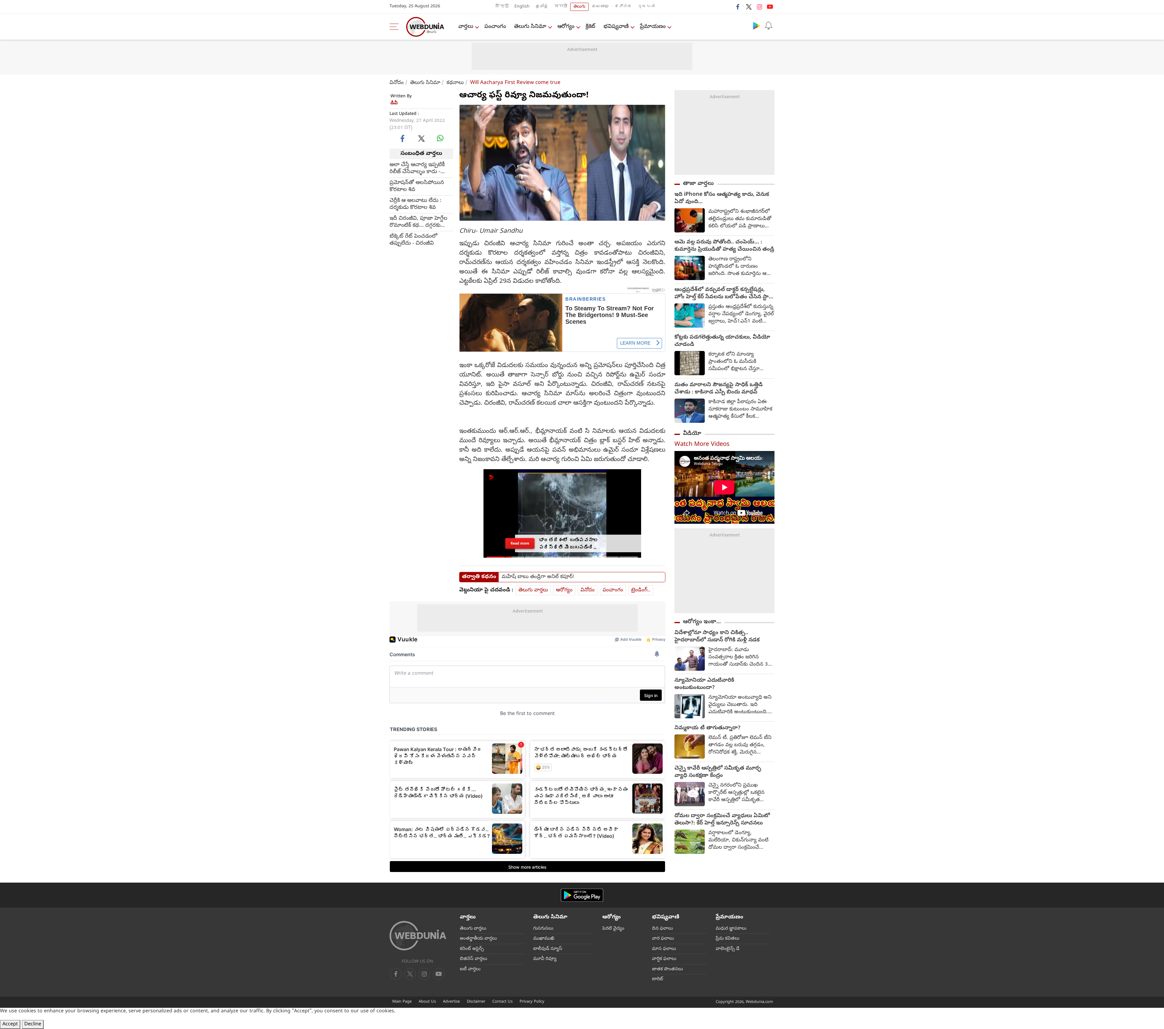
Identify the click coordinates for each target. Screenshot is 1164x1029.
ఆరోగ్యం (565, 27)
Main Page (402, 1001)
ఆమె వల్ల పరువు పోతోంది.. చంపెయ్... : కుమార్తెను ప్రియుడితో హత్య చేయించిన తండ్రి (724, 246)
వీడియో (692, 434)
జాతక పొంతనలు (667, 969)
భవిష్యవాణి (616, 27)
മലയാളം (600, 7)
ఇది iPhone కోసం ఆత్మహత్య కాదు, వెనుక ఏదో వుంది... (721, 198)
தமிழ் (542, 7)
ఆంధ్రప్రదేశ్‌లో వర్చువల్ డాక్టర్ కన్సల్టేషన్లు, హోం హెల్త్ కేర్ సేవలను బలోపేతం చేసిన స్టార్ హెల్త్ (723, 293)
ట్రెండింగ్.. (641, 590)
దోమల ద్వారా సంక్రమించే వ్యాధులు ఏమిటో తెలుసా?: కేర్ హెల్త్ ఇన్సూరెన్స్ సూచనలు (722, 820)
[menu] (396, 27)
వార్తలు (465, 27)
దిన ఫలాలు (662, 929)
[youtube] (769, 6)
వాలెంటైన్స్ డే (727, 949)
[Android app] (582, 895)
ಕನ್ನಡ (623, 7)
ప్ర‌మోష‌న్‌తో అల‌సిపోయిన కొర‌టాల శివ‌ (417, 186)
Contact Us (502, 1001)
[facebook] (738, 6)
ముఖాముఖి (543, 939)
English (522, 7)
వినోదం (397, 82)
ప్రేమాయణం (653, 27)
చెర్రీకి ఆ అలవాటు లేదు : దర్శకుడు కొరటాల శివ (415, 204)
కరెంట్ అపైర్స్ (472, 949)
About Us (427, 1001)
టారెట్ (657, 979)
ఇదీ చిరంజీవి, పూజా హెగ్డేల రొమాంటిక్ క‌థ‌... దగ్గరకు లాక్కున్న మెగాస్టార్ (418, 222)
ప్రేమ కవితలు (727, 939)
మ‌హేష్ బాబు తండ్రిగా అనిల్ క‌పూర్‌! (538, 577)
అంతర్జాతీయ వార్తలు (478, 939)
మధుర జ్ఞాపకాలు (731, 929)
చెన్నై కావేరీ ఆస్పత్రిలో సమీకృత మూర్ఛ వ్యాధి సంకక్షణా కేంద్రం (717, 772)
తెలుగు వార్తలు (533, 590)
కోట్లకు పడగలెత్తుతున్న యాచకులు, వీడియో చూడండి (722, 341)
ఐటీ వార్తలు (470, 969)
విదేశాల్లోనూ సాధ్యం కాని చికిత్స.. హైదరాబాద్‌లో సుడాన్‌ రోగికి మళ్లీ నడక (717, 637)
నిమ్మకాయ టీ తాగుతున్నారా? (707, 728)
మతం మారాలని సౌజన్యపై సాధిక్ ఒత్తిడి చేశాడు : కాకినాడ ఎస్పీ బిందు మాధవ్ (718, 389)
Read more (520, 543)
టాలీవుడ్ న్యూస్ (547, 949)
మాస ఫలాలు (664, 949)
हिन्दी (502, 7)
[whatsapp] (440, 138)
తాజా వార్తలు (698, 184)
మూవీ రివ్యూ (545, 959)
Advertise (451, 1001)
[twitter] (748, 6)
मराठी (560, 7)
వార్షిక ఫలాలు (664, 959)
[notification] (768, 25)
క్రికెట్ (590, 27)
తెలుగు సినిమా (530, 27)
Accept (10, 1024)
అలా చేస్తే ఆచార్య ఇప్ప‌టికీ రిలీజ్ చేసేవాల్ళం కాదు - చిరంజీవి (417, 168)
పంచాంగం (495, 27)
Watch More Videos (702, 445)
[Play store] (756, 25)
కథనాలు (455, 82)
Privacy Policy (532, 1001)
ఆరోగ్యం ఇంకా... (702, 622)
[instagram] (759, 6)
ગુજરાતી (646, 7)
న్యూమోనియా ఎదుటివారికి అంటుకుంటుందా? (704, 684)
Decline (32, 1024)
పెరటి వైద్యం (613, 929)
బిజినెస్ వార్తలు (473, 959)
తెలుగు (579, 7)
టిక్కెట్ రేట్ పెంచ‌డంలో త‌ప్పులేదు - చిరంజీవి (413, 240)
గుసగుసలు (543, 929)
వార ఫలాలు (663, 939)
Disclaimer (476, 1001)
